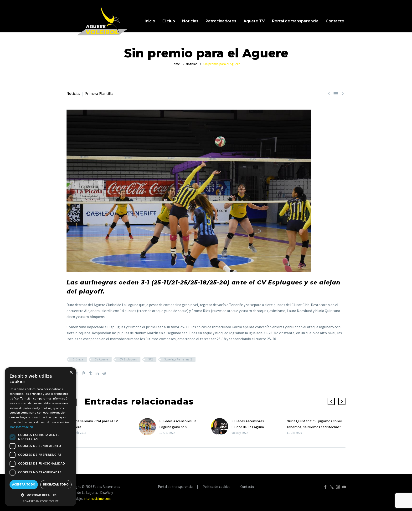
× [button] (71, 372)
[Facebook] (325, 487)
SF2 (150, 359)
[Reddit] (104, 373)
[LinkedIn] (97, 373)
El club (168, 21)
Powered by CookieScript (40, 501)
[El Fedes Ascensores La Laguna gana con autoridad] (149, 426)
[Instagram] (338, 487)
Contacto (335, 21)
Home (176, 64)
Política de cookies (216, 487)
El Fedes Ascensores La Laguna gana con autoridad (177, 427)
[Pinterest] (83, 373)
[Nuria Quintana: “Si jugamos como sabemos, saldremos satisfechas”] (285, 426)
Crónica (78, 359)
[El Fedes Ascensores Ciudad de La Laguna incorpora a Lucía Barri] (221, 426)
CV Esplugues (128, 359)
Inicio (150, 21)
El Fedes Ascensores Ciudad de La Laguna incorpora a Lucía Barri (250, 427)
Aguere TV (254, 21)
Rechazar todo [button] (56, 484)
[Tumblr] (90, 373)
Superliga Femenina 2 (178, 359)
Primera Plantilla (99, 93)
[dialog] (40, 436)
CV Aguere (101, 359)
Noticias (190, 21)
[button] (331, 401)
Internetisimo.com (97, 498)
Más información (21, 427)
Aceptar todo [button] (24, 484)
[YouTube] (344, 487)
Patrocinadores (221, 21)
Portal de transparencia (295, 21)
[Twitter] (76, 373)
